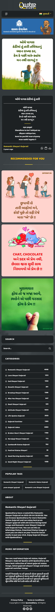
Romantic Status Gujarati (38, 482)
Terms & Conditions (35, 600)
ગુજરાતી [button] (46, 14)
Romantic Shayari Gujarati (16, 146)
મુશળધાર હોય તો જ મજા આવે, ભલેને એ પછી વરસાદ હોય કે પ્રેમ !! (27, 304)
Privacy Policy (17, 600)
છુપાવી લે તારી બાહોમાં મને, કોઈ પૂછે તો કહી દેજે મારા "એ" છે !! (27, 196)
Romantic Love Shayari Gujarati (37, 487)
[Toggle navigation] (6, 14)
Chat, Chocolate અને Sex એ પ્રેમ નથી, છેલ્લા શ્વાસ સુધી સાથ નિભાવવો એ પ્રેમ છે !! (27, 250)
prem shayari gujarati (12, 487)
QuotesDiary (31, 602)
